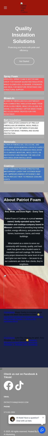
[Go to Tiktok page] (19, 385)
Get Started (24, 61)
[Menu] (5, 8)
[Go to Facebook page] (8, 385)
